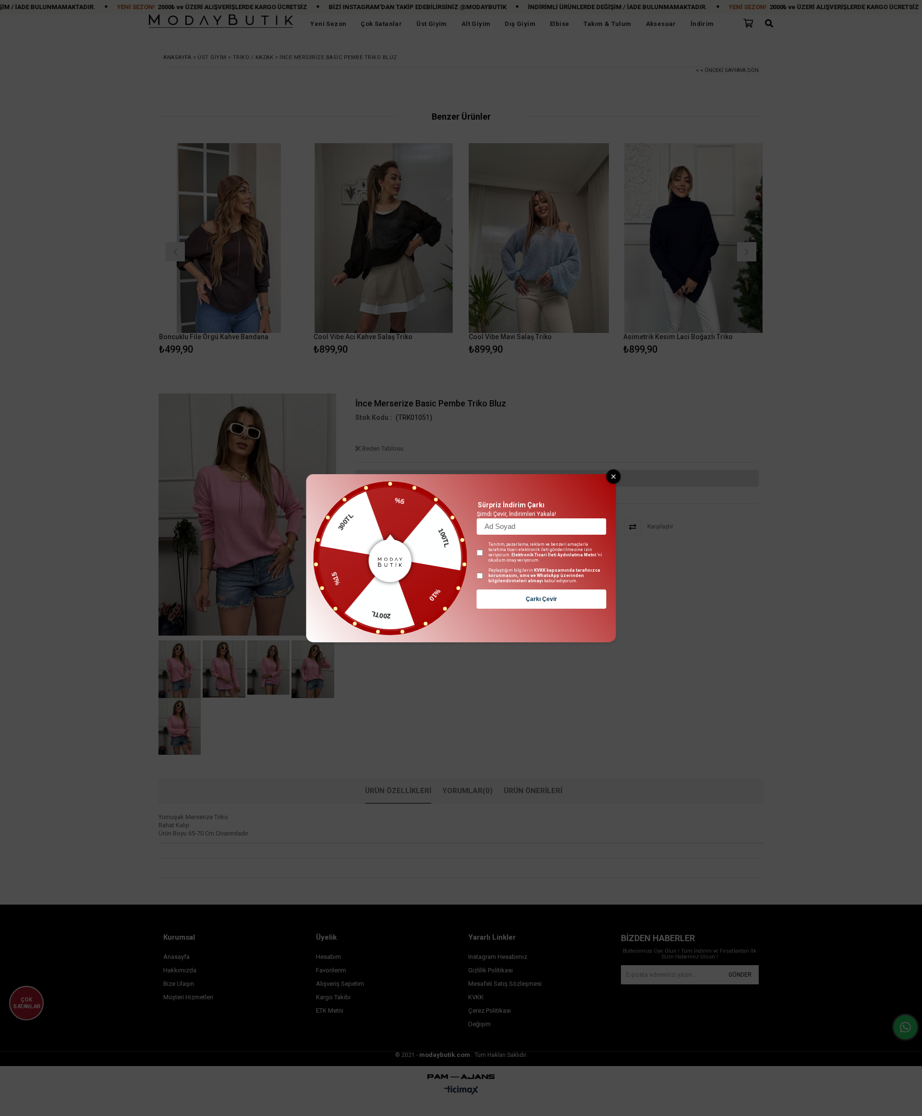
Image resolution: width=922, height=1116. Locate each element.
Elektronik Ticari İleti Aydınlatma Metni (553, 554)
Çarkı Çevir (541, 599)
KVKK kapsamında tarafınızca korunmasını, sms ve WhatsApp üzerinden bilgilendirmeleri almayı (544, 575)
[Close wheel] (614, 476)
